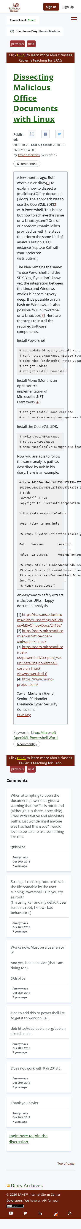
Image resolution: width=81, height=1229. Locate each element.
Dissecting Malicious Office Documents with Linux (35, 97)
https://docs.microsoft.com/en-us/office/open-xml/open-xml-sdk (40, 636)
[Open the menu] (74, 19)
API (44, 1200)
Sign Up (68, 7)
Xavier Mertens (29, 155)
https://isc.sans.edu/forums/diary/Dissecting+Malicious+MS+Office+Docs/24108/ (40, 620)
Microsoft (48, 732)
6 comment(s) (27, 164)
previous (17, 44)
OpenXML (21, 737)
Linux (35, 732)
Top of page (66, 1163)
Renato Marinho (49, 31)
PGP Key (24, 715)
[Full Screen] (32, 134)
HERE (21, 55)
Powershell (39, 737)
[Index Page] (13, 6)
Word (53, 737)
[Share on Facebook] (45, 134)
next (31, 44)
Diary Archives (27, 1185)
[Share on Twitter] (59, 134)
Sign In (51, 7)
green (31, 20)
